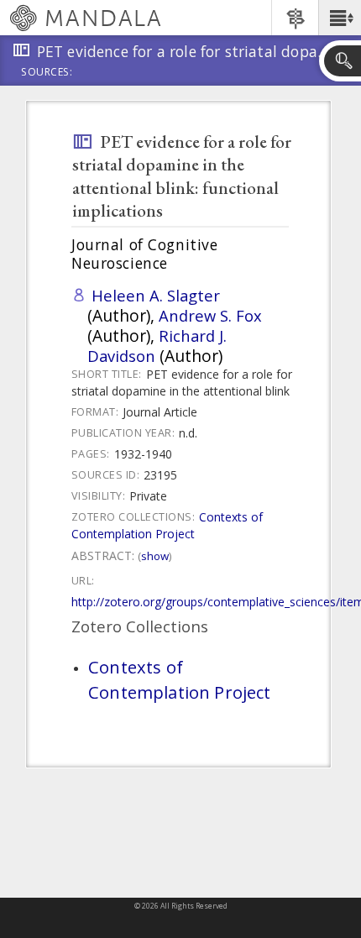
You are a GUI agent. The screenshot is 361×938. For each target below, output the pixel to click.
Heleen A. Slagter (156, 295)
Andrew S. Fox (210, 315)
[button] (339, 17)
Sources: (47, 73)
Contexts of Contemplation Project (167, 525)
